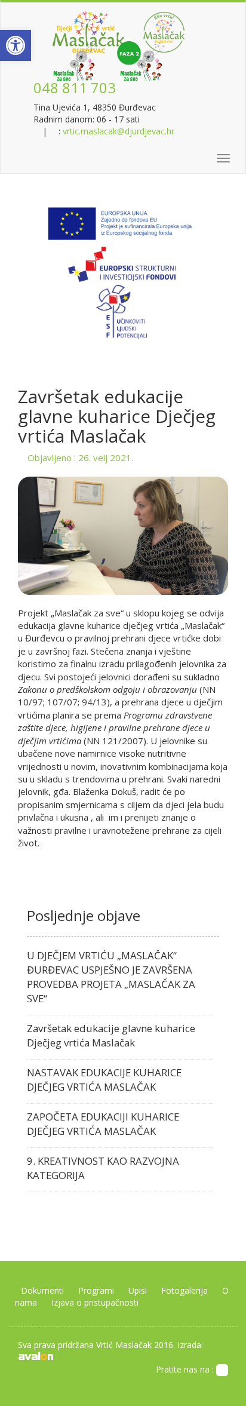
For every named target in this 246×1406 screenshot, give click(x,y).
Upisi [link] (137, 1290)
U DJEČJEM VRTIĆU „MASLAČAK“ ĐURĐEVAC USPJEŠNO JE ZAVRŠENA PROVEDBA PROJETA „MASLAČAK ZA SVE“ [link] (111, 976)
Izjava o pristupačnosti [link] (95, 1302)
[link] (15, 45)
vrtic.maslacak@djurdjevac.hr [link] (118, 131)
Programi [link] (96, 1290)
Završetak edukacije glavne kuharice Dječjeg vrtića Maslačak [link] (111, 1035)
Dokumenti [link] (42, 1290)
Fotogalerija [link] (184, 1290)
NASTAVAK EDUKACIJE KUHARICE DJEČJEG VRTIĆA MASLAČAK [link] (104, 1080)
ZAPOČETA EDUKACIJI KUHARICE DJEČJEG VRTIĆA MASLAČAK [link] (103, 1124)
